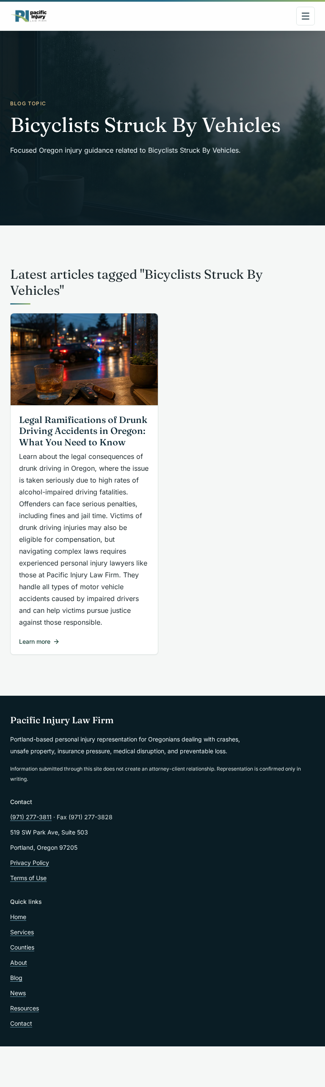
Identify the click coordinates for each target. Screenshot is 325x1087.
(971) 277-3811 (31, 817)
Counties (22, 947)
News (18, 992)
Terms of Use (28, 877)
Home (18, 916)
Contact (21, 1023)
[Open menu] (305, 16)
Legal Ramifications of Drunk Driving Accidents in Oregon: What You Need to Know (83, 431)
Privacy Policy (29, 862)
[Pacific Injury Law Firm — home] (29, 16)
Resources (24, 1008)
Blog (16, 977)
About (18, 962)
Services (22, 932)
